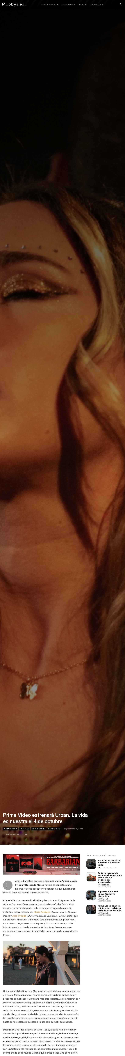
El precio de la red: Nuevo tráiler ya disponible (108, 893)
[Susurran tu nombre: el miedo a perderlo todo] (91, 864)
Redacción (14, 834)
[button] (120, 4)
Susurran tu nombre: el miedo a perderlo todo (109, 862)
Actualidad (10, 829)
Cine (100, 867)
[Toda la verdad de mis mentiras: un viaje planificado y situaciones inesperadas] (91, 876)
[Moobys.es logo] (14, 4)
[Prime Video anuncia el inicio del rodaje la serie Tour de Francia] (91, 909)
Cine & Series (39, 829)
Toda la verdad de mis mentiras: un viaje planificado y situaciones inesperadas (110, 877)
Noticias (24, 829)
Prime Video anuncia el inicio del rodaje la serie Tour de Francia (109, 908)
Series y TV (54, 829)
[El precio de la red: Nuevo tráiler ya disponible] (91, 895)
